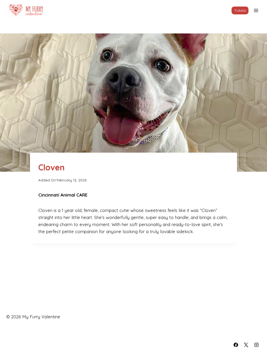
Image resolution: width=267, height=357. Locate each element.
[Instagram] (256, 344)
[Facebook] (236, 344)
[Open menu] (256, 10)
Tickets (240, 10)
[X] (246, 344)
